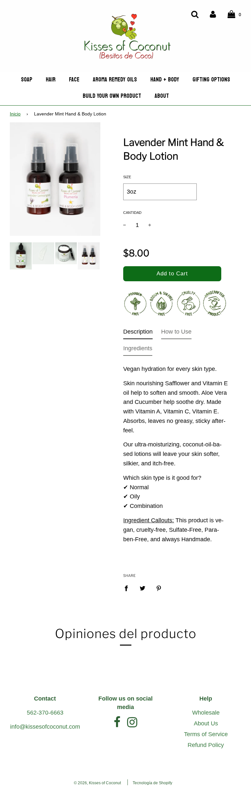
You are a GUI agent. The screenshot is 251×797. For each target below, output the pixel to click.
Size (127, 177)
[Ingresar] (213, 14)
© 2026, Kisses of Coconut (97, 783)
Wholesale (206, 712)
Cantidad (132, 213)
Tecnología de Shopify (152, 783)
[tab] (138, 333)
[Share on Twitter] (142, 588)
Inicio (15, 114)
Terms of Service (206, 734)
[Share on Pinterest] (159, 588)
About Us (206, 723)
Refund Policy (206, 745)
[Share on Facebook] (128, 588)
